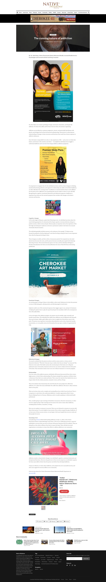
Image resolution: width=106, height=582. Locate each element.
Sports (75, 12)
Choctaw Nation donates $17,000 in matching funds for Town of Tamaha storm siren (56, 541)
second (41, 569)
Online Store (70, 12)
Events (39, 12)
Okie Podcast (44, 561)
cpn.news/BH (32, 473)
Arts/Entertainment (82, 12)
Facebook (40, 521)
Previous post (38, 527)
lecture (38, 419)
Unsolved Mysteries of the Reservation (49, 563)
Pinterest (67, 521)
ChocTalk (37, 557)
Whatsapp (53, 521)
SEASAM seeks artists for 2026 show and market (81, 541)
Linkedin (60, 521)
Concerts (49, 557)
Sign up (36, 569)
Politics (50, 12)
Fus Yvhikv (43, 559)
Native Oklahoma (48, 41)
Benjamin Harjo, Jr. (49, 555)
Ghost (58, 579)
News (30, 12)
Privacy (62, 579)
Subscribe (86, 558)
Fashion (58, 557)
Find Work (37, 559)
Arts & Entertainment (39, 555)
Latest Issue (25, 12)
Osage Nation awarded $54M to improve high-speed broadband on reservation (75, 530)
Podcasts (35, 12)
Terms (66, 579)
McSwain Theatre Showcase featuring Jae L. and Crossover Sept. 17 (42, 530)
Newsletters (37, 561)
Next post (69, 527)
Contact (59, 12)
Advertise (64, 12)
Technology (37, 563)
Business (57, 555)
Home (20, 12)
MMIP (54, 12)
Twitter (46, 521)
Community (44, 12)
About (70, 579)
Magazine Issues (50, 559)
